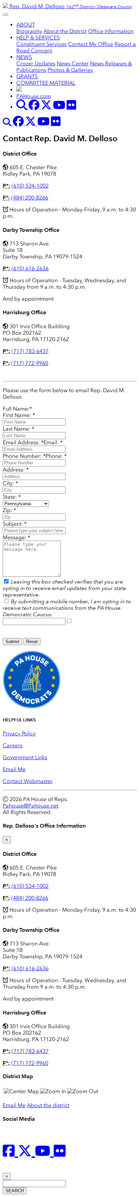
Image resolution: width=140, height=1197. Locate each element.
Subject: (15, 524)
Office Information (111, 31)
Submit (12, 641)
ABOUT (25, 24)
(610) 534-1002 (30, 185)
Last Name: (18, 429)
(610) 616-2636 (30, 268)
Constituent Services (41, 44)
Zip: (9, 510)
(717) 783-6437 (30, 351)
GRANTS (27, 76)
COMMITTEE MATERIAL (45, 83)
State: (12, 497)
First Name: (19, 415)
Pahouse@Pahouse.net (30, 805)
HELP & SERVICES (38, 37)
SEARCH (14, 1190)
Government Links (25, 757)
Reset (32, 641)
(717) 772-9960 (29, 363)
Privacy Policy (19, 733)
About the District (65, 31)
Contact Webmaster (28, 781)
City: (10, 483)
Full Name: (17, 408)
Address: (16, 469)
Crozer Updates (35, 63)
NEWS (24, 57)
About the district (48, 1105)
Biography (29, 31)
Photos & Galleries (70, 70)
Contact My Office (90, 44)
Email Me (14, 769)
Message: (16, 537)
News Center (73, 63)
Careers (12, 745)
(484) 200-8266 (29, 197)
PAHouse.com (33, 96)
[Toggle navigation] (5, 15)
